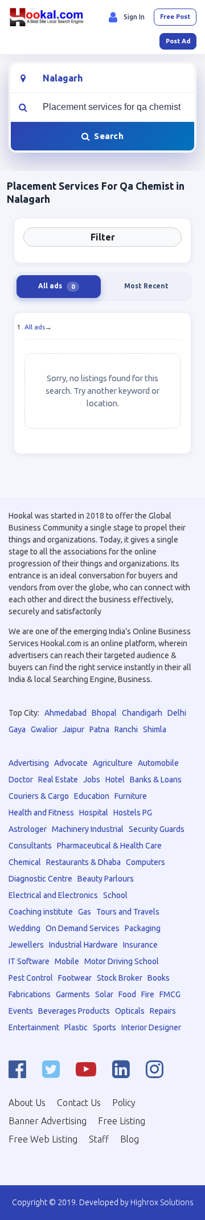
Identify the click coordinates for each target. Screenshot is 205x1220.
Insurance (140, 944)
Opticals (130, 1010)
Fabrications (30, 994)
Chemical (25, 862)
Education (91, 796)
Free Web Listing (43, 1139)
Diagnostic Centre (40, 878)
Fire (147, 994)
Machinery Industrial (88, 829)
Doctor (21, 779)
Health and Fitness (41, 812)
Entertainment (34, 1027)
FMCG (170, 994)
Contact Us (79, 1102)
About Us (27, 1102)
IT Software (29, 961)
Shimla (154, 729)
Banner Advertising (48, 1121)
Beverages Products (74, 1010)
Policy (124, 1102)
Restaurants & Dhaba (83, 862)
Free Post (175, 16)
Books (158, 977)
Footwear (75, 977)
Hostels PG (132, 812)
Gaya (17, 729)
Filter (103, 237)
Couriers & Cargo (39, 796)
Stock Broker (119, 977)
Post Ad (178, 41)
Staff (99, 1139)
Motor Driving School (121, 961)
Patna (99, 729)
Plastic (76, 1027)
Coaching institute (41, 911)
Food (127, 994)
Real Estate (58, 779)
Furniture (130, 796)
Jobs (91, 779)
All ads (34, 326)
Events (21, 1010)
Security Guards (156, 829)
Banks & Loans (156, 779)
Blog (129, 1139)
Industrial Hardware (83, 944)
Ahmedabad (65, 712)
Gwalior (44, 729)
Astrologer (28, 829)
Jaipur (73, 729)
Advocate (71, 763)
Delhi (176, 712)
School (115, 895)
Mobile (67, 961)
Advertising (29, 763)
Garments (73, 994)
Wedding (24, 928)
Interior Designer (151, 1027)
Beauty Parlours (105, 878)
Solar (104, 994)
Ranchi (126, 729)
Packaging (143, 928)
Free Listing (121, 1121)
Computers (145, 862)
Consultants (30, 845)
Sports (104, 1027)
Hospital (93, 812)
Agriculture (113, 763)
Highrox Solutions (162, 1202)
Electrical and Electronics (53, 895)
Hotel (115, 779)
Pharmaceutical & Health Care (109, 845)
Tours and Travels (127, 911)
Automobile (158, 763)
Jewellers (26, 944)
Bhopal (104, 712)
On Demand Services (83, 928)
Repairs (163, 1010)
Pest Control (31, 977)
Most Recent (146, 285)
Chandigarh (142, 712)
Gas (84, 911)
